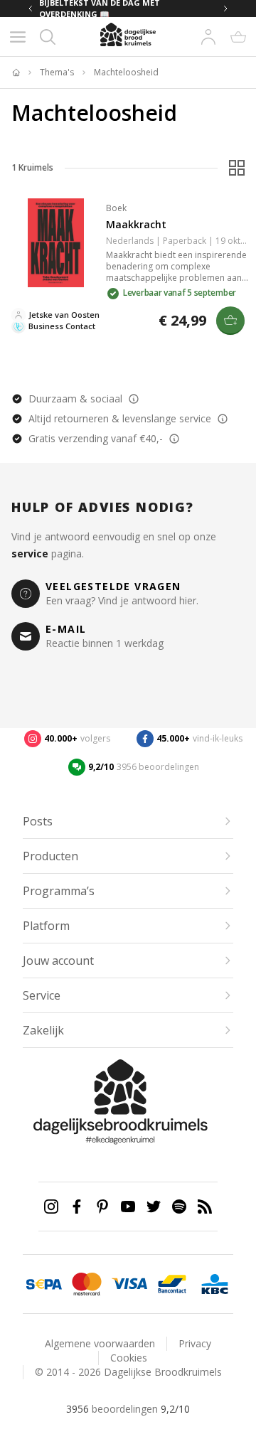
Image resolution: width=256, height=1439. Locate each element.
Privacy (194, 1343)
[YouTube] (128, 1206)
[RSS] (205, 1206)
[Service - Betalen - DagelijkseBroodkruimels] (44, 1284)
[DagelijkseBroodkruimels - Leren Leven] (15, 72)
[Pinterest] (102, 1206)
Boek (116, 208)
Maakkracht (136, 224)
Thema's (57, 72)
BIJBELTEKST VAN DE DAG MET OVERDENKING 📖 (99, 8)
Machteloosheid (126, 72)
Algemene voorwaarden (100, 1343)
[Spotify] (179, 1206)
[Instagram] (51, 1206)
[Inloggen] (208, 37)
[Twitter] (153, 1206)
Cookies (128, 1357)
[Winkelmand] (238, 37)
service (29, 553)
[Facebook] (77, 1206)
